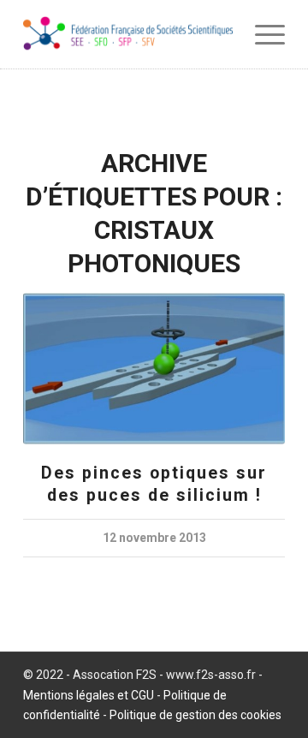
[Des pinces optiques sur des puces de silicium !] (154, 368)
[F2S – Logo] (128, 34)
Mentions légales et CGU (88, 695)
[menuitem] (261, 34)
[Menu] (261, 34)
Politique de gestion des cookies (195, 715)
